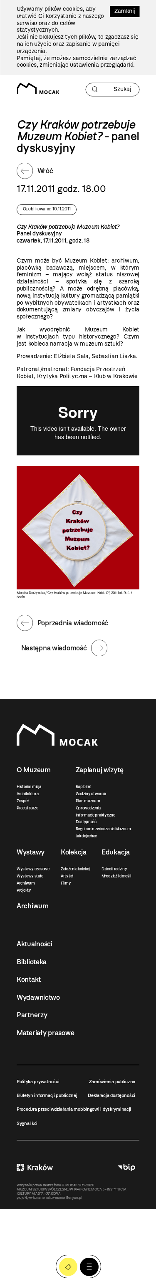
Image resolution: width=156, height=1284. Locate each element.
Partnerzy (32, 1015)
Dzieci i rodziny (114, 869)
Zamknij (124, 11)
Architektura (28, 793)
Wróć (45, 171)
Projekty (24, 890)
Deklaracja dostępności (111, 1095)
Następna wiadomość (54, 648)
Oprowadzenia (88, 808)
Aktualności (34, 944)
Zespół (22, 801)
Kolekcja (74, 852)
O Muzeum (34, 770)
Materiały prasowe (45, 1033)
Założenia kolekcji (75, 869)
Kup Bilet (68, 1267)
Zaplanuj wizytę (100, 770)
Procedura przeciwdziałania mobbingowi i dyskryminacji (74, 1109)
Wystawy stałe (30, 876)
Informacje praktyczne (95, 815)
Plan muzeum (88, 801)
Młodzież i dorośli (116, 876)
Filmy (66, 883)
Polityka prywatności (38, 1081)
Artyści (67, 876)
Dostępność (86, 821)
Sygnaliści (27, 1123)
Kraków (35, 1167)
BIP (126, 1167)
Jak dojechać (86, 836)
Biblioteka (32, 962)
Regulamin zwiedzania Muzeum (103, 829)
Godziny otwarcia (91, 793)
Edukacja (116, 852)
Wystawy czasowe (33, 869)
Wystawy (31, 852)
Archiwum (26, 883)
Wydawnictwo (38, 997)
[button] (89, 1267)
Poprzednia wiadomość (72, 623)
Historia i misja (29, 786)
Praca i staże (27, 808)
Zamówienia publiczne (112, 1081)
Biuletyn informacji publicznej (47, 1095)
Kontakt (29, 979)
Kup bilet (83, 786)
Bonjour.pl (74, 1198)
